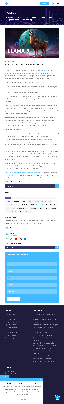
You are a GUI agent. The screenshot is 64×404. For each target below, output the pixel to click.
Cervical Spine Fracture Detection (43, 343)
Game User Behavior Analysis (42, 317)
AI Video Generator (22, 208)
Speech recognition (11, 338)
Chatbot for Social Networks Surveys (44, 314)
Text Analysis (9, 317)
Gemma (15, 73)
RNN (47, 204)
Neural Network (25, 198)
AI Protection (15, 201)
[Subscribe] (57, 247)
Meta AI (14, 211)
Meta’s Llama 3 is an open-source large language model (22, 172)
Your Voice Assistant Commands (43, 327)
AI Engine (45, 198)
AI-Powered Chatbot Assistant (42, 348)
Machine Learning (46, 201)
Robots (23, 201)
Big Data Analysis (10, 325)
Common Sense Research (41, 330)
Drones (8, 201)
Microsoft (28, 211)
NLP (37, 204)
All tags (8, 198)
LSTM (47, 208)
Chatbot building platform (41, 332)
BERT (32, 204)
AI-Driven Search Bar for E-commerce (45, 345)
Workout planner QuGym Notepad (43, 361)
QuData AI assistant (11, 332)
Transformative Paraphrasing (42, 358)
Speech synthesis (10, 335)
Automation (15, 198)
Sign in (44, 3)
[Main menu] (58, 3)
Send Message (13, 299)
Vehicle (52, 198)
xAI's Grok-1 (43, 70)
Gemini (7, 73)
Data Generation (10, 319)
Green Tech (33, 208)
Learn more (21, 399)
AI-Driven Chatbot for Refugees (43, 335)
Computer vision (10, 208)
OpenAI (54, 208)
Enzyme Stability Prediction (41, 356)
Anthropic (21, 211)
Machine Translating (11, 204)
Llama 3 (40, 76)
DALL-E (33, 198)
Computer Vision (10, 314)
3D (51, 204)
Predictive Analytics (11, 322)
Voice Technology (24, 204)
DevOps (7, 330)
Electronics (41, 208)
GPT (39, 198)
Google (8, 211)
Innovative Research (11, 327)
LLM (42, 204)
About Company (10, 371)
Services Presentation (12, 374)
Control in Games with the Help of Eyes (45, 325)
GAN (55, 204)
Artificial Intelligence (33, 201)
